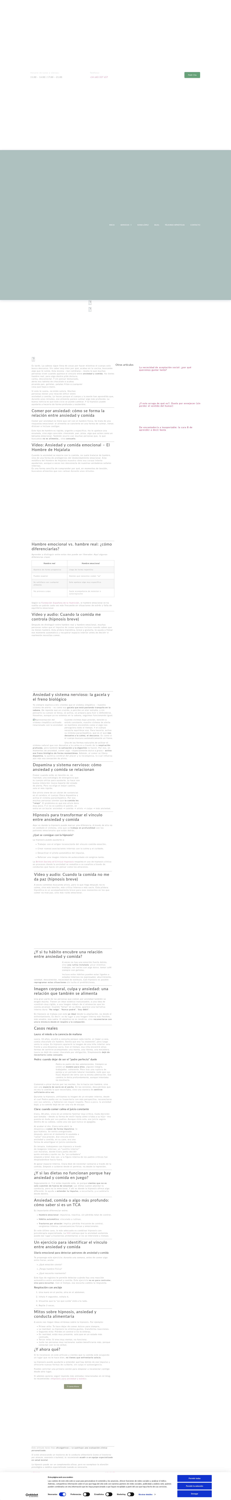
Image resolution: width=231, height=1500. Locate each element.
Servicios (124, 225)
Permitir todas (195, 1478)
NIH (69, 1233)
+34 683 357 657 (99, 77)
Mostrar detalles (145, 1494)
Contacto (195, 225)
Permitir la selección (194, 1486)
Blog (156, 225)
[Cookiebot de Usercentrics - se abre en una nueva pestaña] (31, 1495)
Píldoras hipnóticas (175, 225)
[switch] (86, 1494)
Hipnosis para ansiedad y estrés (68, 1379)
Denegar (194, 1494)
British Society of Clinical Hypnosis (55, 862)
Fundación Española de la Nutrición (60, 603)
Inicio (112, 225)
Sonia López (143, 225)
